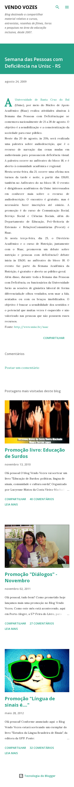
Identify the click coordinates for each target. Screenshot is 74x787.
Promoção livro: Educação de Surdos (35, 452)
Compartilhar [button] (54, 338)
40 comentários (42, 499)
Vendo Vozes (21, 7)
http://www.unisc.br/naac (31, 327)
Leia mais (11, 504)
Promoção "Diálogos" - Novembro (31, 577)
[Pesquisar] (57, 7)
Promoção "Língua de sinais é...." (30, 701)
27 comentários (42, 623)
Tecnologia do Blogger (39, 776)
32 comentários (42, 748)
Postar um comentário (22, 368)
